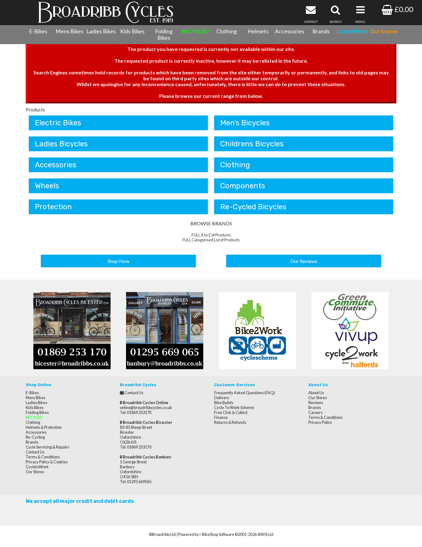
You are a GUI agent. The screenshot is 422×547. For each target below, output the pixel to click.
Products (35, 109)
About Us (316, 392)
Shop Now (118, 261)
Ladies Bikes (101, 31)
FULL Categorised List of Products (211, 239)
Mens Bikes (69, 31)
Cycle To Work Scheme (234, 407)
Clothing (226, 31)
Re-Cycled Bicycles (253, 207)
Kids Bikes (132, 31)
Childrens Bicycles (252, 144)
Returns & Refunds (230, 422)
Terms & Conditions (43, 456)
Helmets (258, 31)
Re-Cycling (35, 437)
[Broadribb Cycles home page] (105, 12)
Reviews (315, 402)
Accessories (289, 31)
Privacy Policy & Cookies (47, 461)
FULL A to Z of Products (211, 234)
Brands (321, 31)
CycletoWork (37, 466)
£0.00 (403, 9)
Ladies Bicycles (61, 144)
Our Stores (35, 471)
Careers (315, 412)
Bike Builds (223, 402)
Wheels (47, 186)
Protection (53, 207)
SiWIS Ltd (265, 534)
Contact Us (35, 451)
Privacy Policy (320, 422)
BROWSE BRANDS (211, 223)
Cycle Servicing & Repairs (47, 447)
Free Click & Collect (230, 412)
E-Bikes (38, 31)
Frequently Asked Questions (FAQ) (244, 392)
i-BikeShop (209, 534)
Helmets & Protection (44, 427)
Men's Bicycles (245, 123)
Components (242, 186)
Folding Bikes (164, 34)
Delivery (221, 397)
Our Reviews (303, 261)
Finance (221, 417)
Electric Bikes (58, 123)
